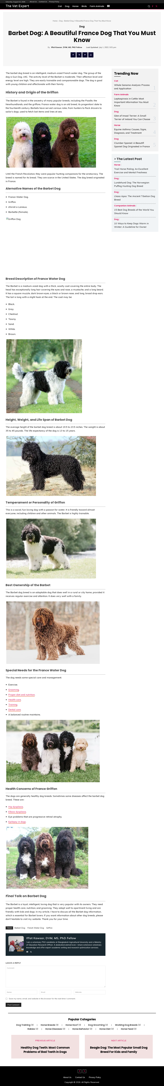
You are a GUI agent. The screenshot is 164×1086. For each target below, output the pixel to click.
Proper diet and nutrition (21, 694)
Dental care (14, 709)
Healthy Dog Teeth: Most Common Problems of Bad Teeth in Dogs (45, 1050)
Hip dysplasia (15, 806)
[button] (149, 6)
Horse (117, 125)
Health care (14, 699)
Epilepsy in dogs (17, 821)
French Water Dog (35, 928)
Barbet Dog (19, 928)
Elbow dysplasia (17, 811)
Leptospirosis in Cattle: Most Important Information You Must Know (131, 102)
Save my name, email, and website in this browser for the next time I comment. (42, 998)
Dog (61, 21)
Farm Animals (121, 95)
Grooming (13, 689)
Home (55, 21)
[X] (156, 6)
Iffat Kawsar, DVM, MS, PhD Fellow (66, 47)
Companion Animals (124, 206)
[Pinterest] (85, 54)
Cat (116, 81)
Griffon (49, 928)
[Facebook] (153, 6)
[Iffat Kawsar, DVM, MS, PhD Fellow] (16, 944)
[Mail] (27, 951)
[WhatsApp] (90, 54)
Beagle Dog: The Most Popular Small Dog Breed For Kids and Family (118, 1050)
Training (12, 704)
